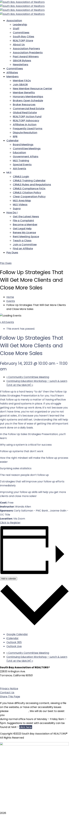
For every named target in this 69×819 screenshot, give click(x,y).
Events (10, 301)
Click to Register (10, 522)
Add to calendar (8, 578)
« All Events (7, 322)
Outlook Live (14, 646)
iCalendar (12, 638)
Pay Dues (6, 263)
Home (10, 297)
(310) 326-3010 (18, 682)
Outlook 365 (14, 642)
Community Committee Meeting (27, 377)
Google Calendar (17, 634)
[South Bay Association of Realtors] (22, 2)
